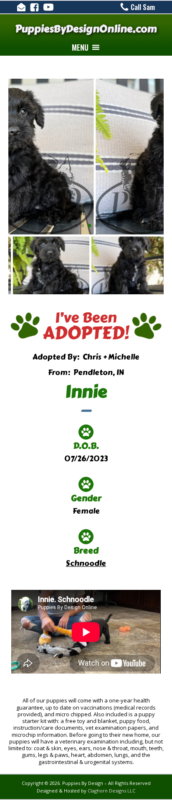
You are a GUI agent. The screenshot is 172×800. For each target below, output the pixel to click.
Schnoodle (86, 563)
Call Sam (143, 7)
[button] (80, 47)
